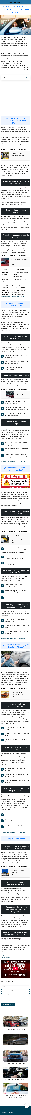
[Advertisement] (15, 98)
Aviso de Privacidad (6, 1110)
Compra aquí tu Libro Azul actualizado (12, 296)
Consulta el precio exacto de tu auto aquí (13, 461)
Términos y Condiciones (7, 1112)
